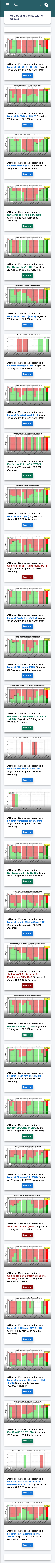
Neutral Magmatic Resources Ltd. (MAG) (26, 1381)
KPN (8, 1062)
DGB (8, 1314)
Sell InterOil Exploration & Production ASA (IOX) (22, 976)
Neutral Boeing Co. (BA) (20, 365)
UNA (8, 1013)
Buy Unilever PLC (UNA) (21, 1026)
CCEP (9, 1468)
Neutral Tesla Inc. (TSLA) (21, 316)
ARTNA (10, 703)
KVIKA (9, 859)
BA (7, 352)
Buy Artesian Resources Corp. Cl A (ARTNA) (27, 718)
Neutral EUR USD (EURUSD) (23, 67)
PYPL (9, 1520)
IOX (8, 961)
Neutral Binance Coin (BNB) (23, 1177)
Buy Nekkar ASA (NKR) (20, 267)
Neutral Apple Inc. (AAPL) (22, 618)
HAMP (9, 807)
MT (7, 401)
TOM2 (9, 1213)
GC (7, 503)
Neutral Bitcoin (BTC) (19, 165)
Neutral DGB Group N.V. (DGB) (24, 1328)
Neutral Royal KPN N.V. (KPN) (24, 1076)
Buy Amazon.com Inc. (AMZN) (24, 215)
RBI (8, 1262)
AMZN (9, 201)
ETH (8, 654)
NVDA (9, 1114)
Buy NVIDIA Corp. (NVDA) (22, 1128)
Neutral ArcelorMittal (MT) (22, 415)
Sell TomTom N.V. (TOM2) (21, 1226)
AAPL (9, 604)
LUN (8, 909)
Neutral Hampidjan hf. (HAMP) (24, 820)
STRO (9, 451)
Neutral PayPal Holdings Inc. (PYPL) (23, 1535)
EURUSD (10, 53)
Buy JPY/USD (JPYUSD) (20, 1432)
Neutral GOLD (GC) (18, 516)
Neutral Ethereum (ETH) (21, 667)
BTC (8, 152)
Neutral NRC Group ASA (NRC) (24, 768)
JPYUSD (10, 1419)
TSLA (9, 303)
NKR (8, 253)
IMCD (9, 103)
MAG (8, 1366)
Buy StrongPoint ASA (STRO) (24, 464)
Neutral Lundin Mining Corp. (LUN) (26, 922)
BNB (8, 1164)
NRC (8, 755)
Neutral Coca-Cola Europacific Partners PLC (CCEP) (24, 1483)
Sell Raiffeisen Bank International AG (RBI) (26, 1277)
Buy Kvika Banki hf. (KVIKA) (23, 873)
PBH (8, 552)
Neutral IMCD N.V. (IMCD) (21, 116)
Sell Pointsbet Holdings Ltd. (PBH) (27, 565)
